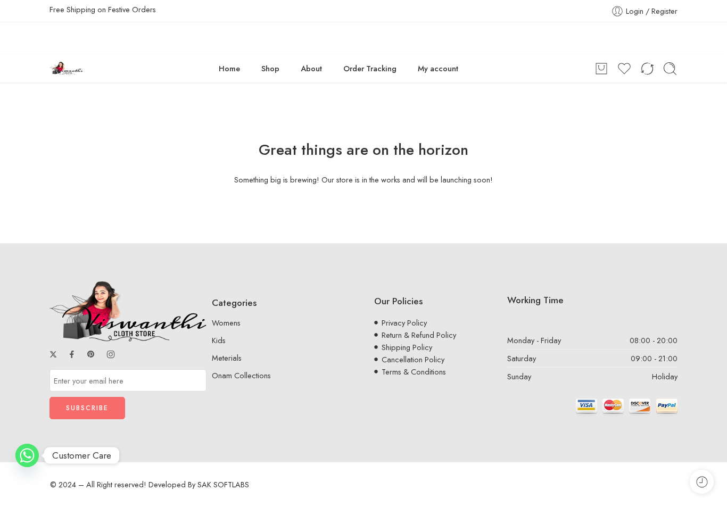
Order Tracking (369, 68)
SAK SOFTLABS (223, 484)
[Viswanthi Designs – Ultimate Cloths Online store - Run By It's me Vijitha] (66, 68)
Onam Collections (241, 375)
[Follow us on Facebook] (72, 354)
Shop (270, 68)
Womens (226, 322)
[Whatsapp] (27, 455)
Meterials (227, 357)
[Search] (670, 68)
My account (438, 68)
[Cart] (601, 68)
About (311, 68)
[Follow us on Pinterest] (91, 354)
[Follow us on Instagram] (110, 354)
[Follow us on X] (53, 354)
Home (229, 68)
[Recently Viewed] (702, 482)
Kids (219, 340)
